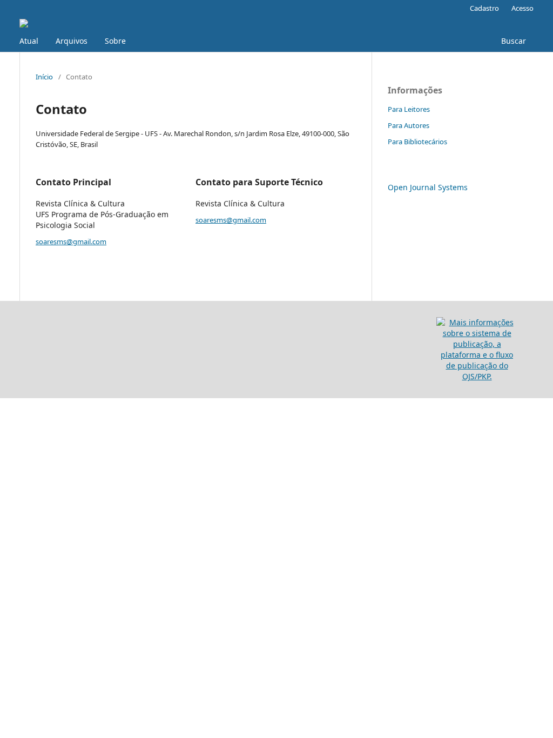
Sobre (115, 41)
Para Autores (408, 125)
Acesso (522, 8)
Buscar (512, 41)
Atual (28, 41)
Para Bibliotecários (417, 141)
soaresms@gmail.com (71, 241)
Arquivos (71, 41)
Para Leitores (409, 109)
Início (44, 77)
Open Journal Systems (428, 187)
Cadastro (484, 8)
